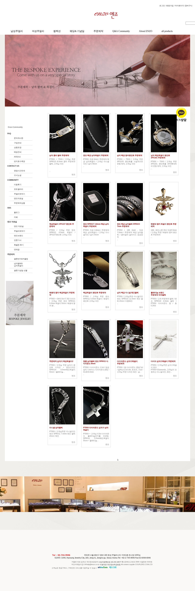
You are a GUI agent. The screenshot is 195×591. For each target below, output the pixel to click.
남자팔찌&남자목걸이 (18, 264)
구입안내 (17, 143)
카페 (16, 217)
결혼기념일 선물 (20, 270)
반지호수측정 (19, 161)
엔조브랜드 (18, 236)
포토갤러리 (18, 189)
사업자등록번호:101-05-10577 (110, 562)
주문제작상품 (19, 203)
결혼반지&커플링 (21, 259)
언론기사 (17, 240)
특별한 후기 (19, 245)
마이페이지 (179, 6)
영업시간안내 (19, 171)
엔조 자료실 (19, 226)
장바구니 (188, 6)
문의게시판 (18, 138)
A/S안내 (17, 157)
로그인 (162, 6)
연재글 (17, 250)
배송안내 (17, 152)
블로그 (17, 212)
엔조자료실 (18, 198)
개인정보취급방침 (114, 564)
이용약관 (103, 564)
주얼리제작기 (19, 194)
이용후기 (17, 185)
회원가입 (170, 6)
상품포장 (17, 147)
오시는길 (17, 175)
